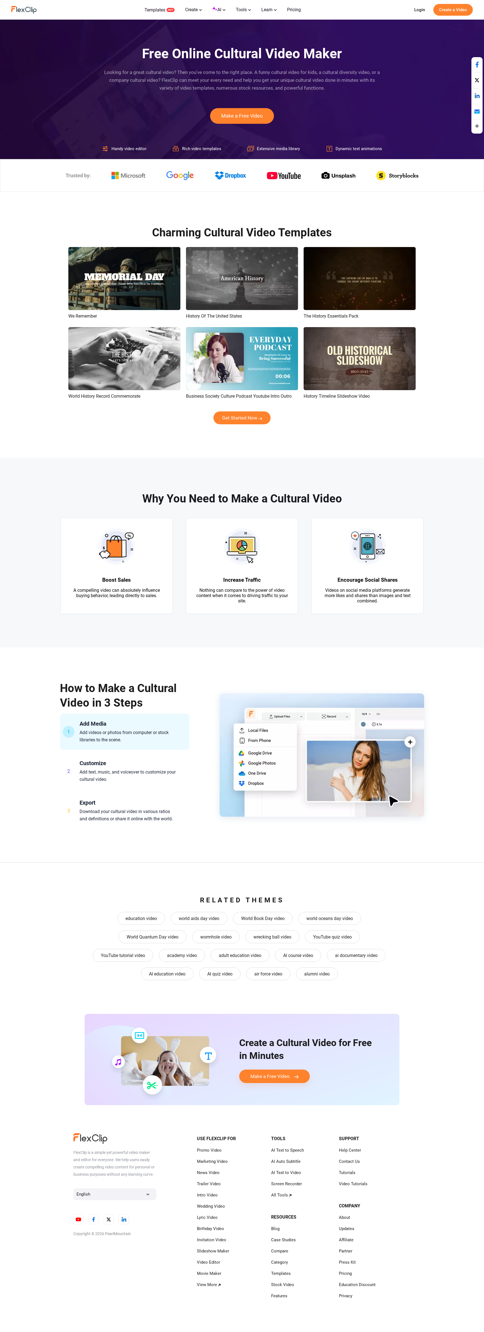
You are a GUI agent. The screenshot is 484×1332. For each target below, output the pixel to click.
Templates (155, 10)
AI (219, 9)
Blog (275, 1228)
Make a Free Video (242, 116)
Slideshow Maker (213, 1251)
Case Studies (283, 1239)
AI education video (167, 974)
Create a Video (453, 9)
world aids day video (199, 918)
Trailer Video (209, 1183)
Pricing (294, 9)
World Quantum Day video (152, 937)
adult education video (240, 955)
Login (419, 9)
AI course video (298, 955)
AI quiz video (219, 974)
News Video (208, 1172)
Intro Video (207, 1195)
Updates (346, 1228)
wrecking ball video (272, 937)
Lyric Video (207, 1217)
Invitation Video (211, 1239)
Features (279, 1295)
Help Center (350, 1150)
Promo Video (209, 1150)
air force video (268, 974)
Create (191, 9)
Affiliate (346, 1239)
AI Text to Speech (287, 1150)
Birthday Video (210, 1228)
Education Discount (357, 1284)
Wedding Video (211, 1206)
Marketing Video (212, 1161)
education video (141, 918)
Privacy (345, 1295)
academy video (182, 955)
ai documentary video (356, 955)
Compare (279, 1251)
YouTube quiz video (332, 937)
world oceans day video (329, 918)
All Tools (279, 1195)
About (344, 1217)
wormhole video (216, 937)
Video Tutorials (353, 1183)
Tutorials (347, 1172)
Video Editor (208, 1262)
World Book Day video (263, 918)
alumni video (317, 974)
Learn (267, 9)
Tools (241, 9)
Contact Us (349, 1161)
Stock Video (282, 1284)
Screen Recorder (286, 1183)
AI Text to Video (286, 1172)
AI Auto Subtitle (286, 1161)
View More (207, 1284)
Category (279, 1262)
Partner (345, 1251)
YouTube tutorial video (123, 955)
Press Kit (347, 1262)
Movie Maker (209, 1273)
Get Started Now (239, 418)
